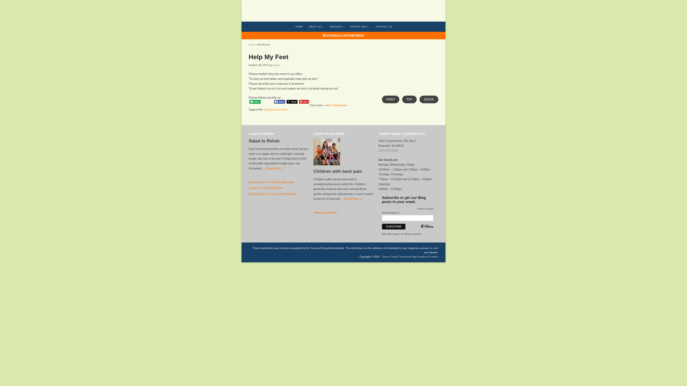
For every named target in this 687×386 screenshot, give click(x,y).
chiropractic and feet (275, 109)
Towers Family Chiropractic (397, 256)
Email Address (391, 212)
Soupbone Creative (427, 256)
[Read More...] (274, 168)
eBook (429, 99)
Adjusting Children (325, 212)
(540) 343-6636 (388, 150)
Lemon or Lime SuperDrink (266, 188)
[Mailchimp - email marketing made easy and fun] (427, 231)
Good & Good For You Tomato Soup (271, 182)
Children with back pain (337, 171)
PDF (409, 99)
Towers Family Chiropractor (343, 8)
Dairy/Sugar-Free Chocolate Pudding (272, 194)
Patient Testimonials (335, 105)
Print (390, 99)
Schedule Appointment (345, 35)
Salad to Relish (264, 140)
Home (252, 44)
